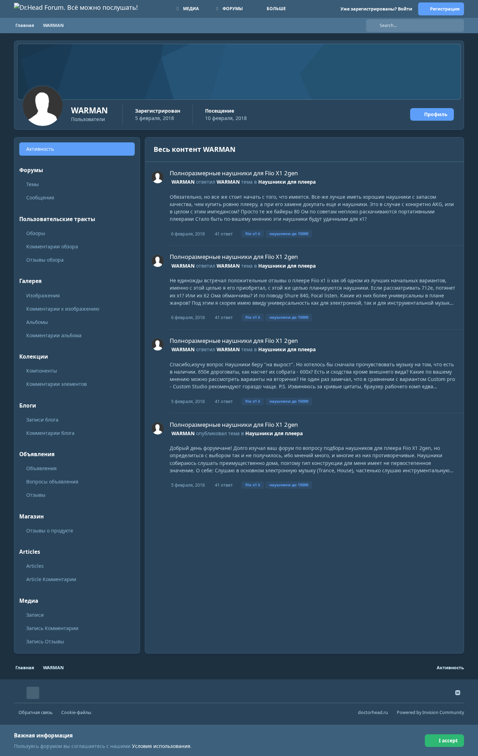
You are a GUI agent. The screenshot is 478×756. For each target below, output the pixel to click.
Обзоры (35, 233)
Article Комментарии (51, 579)
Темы (32, 184)
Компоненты (41, 370)
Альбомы (37, 322)
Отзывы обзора (45, 259)
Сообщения (40, 197)
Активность (40, 149)
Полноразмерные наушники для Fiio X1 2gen (234, 173)
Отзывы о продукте (49, 530)
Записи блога (42, 419)
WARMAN (183, 181)
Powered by (430, 712)
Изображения (43, 295)
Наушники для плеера (287, 181)
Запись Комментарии (52, 628)
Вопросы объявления (52, 481)
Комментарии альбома (54, 335)
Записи (35, 615)
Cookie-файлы (76, 712)
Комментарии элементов (56, 384)
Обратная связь (35, 712)
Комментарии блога (50, 433)
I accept (448, 740)
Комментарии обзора (52, 246)
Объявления (41, 468)
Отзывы (35, 495)
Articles (35, 566)
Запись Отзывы (45, 641)
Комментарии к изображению (62, 308)
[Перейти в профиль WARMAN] (158, 177)
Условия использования (161, 746)
